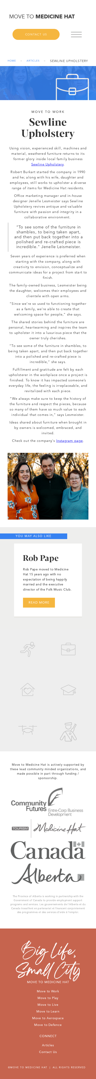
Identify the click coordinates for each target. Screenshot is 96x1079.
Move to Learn (48, 1011)
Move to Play (48, 998)
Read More (39, 602)
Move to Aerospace (48, 1018)
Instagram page (69, 441)
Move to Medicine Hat (48, 982)
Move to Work (48, 991)
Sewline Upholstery (47, 164)
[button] (77, 34)
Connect (48, 1036)
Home (12, 61)
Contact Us (36, 34)
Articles (33, 61)
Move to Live (48, 1004)
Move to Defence (48, 1025)
